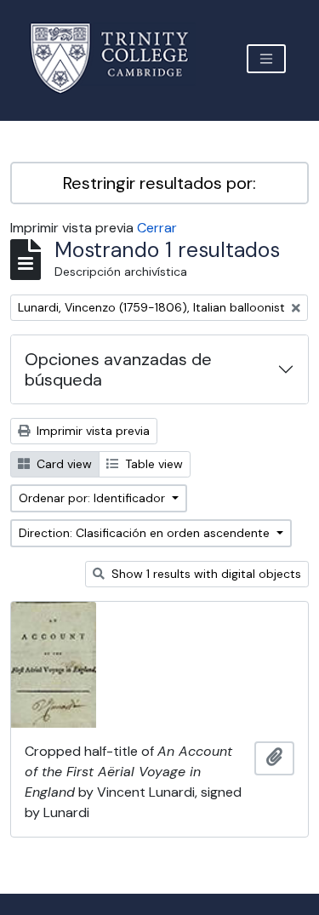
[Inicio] (119, 58)
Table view (152, 464)
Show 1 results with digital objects (204, 573)
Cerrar (157, 228)
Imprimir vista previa (91, 430)
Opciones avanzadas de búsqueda (118, 369)
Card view (62, 464)
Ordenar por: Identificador (93, 498)
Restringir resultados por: (159, 183)
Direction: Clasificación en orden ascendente (146, 532)
